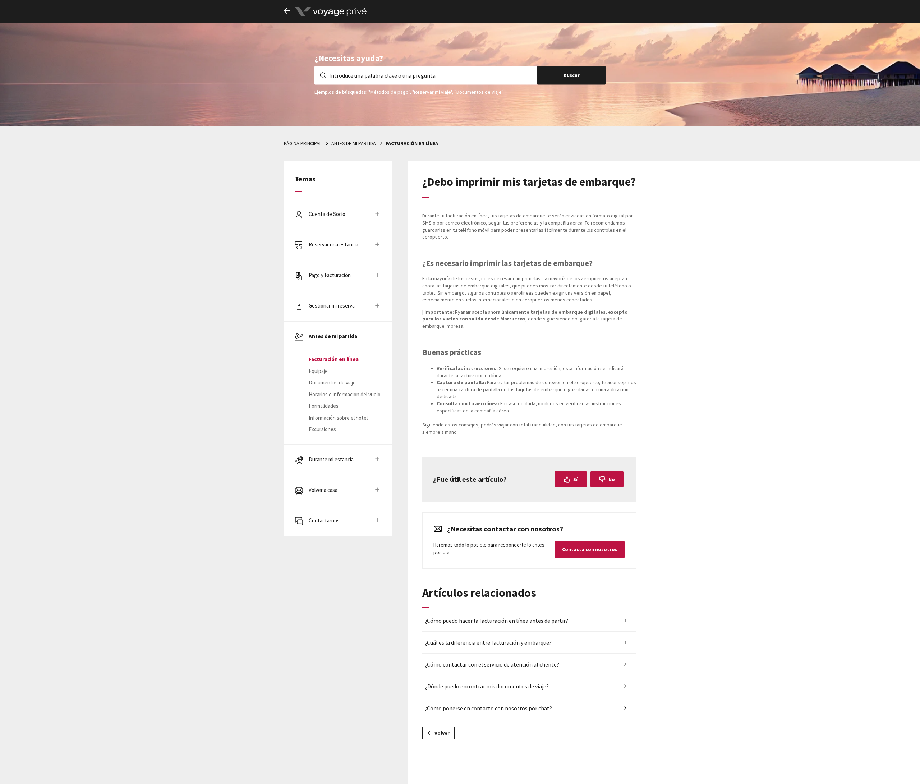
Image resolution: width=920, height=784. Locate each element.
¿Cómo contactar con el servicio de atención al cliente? (492, 664)
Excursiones (322, 429)
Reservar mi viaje (432, 91)
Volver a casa (323, 489)
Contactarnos (324, 520)
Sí (575, 479)
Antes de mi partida (353, 143)
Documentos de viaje (479, 91)
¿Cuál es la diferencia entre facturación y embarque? (488, 642)
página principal (303, 143)
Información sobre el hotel (338, 417)
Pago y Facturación (330, 275)
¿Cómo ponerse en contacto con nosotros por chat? (488, 708)
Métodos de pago (389, 91)
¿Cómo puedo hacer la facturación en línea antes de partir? (496, 620)
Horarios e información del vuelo (345, 394)
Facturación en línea (412, 143)
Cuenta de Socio (327, 214)
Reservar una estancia (333, 244)
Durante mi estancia (331, 459)
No (611, 479)
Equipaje (318, 371)
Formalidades (324, 405)
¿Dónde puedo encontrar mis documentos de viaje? (487, 686)
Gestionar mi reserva (332, 305)
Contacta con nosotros (589, 549)
